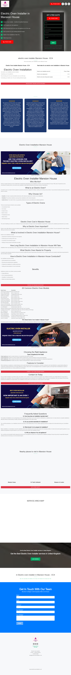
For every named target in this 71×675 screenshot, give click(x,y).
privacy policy (49, 48)
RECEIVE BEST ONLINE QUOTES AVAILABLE (35, 83)
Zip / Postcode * (19, 609)
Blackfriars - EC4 (32, 578)
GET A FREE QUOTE (35, 487)
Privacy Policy (35, 646)
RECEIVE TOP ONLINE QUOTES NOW (35, 285)
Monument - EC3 (42, 578)
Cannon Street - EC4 (26, 578)
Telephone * (18, 605)
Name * (18, 595)
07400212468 (56, 4)
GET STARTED (35, 559)
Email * (17, 600)
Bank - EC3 (21, 578)
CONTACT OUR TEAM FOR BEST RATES (35, 371)
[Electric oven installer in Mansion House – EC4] (35, 639)
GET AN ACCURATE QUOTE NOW (35, 383)
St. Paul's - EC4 (37, 578)
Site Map (35, 647)
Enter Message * (20, 614)
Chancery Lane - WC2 (48, 578)
